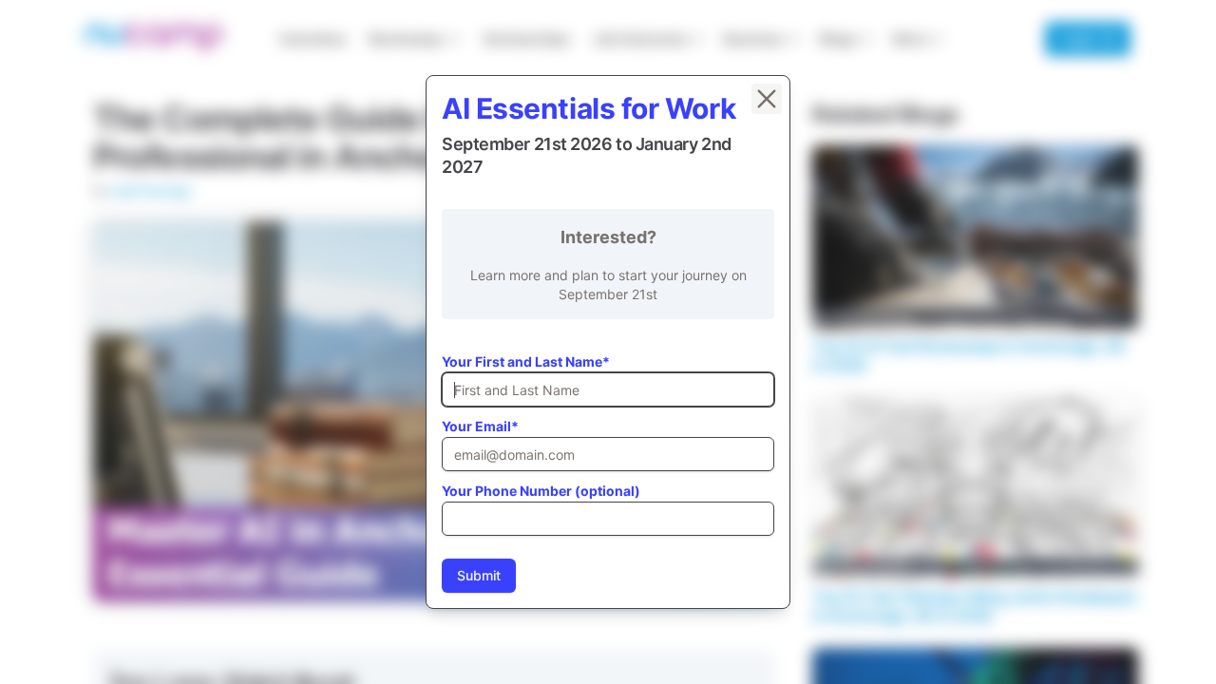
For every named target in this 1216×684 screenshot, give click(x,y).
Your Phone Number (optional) (541, 491)
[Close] (766, 99)
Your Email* (480, 426)
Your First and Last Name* (526, 361)
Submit (479, 575)
